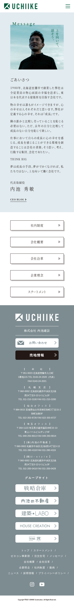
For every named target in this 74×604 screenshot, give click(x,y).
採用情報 (28, 573)
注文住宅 (39, 556)
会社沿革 (37, 258)
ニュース (13, 573)
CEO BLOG (17, 199)
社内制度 (37, 225)
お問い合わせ (38, 342)
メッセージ (56, 556)
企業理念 (37, 275)
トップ (25, 550)
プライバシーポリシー (52, 573)
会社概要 (37, 242)
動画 (52, 567)
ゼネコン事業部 (20, 556)
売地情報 (37, 355)
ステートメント (37, 291)
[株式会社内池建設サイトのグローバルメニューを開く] (68, 6)
